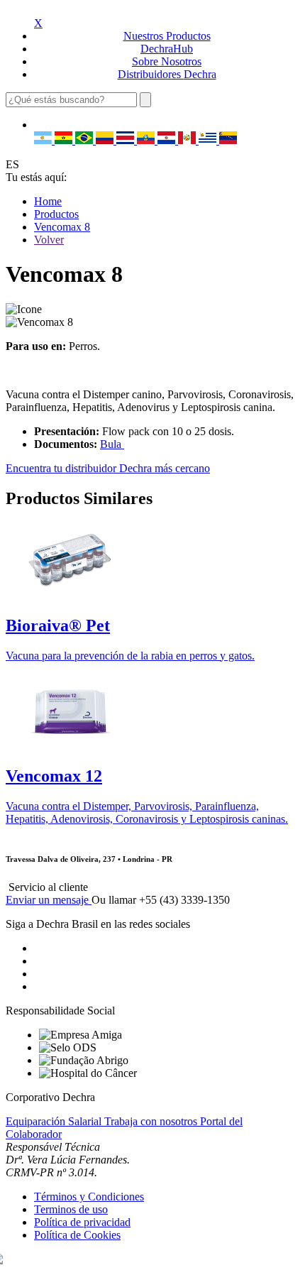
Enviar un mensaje (49, 900)
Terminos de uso (71, 1209)
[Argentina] (44, 140)
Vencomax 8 (62, 227)
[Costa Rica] (126, 140)
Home (48, 201)
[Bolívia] (65, 140)
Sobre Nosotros (166, 61)
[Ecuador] (147, 140)
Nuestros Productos (167, 36)
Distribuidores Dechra (167, 74)
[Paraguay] (167, 140)
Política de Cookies (77, 1235)
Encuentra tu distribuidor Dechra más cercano (108, 468)
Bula (112, 444)
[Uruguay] (209, 140)
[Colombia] (106, 140)
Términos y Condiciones (89, 1196)
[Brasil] (85, 140)
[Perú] (188, 140)
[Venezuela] (228, 140)
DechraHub (166, 49)
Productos (56, 214)
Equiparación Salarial (55, 1121)
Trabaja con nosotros (152, 1121)
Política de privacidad (82, 1222)
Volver (49, 240)
